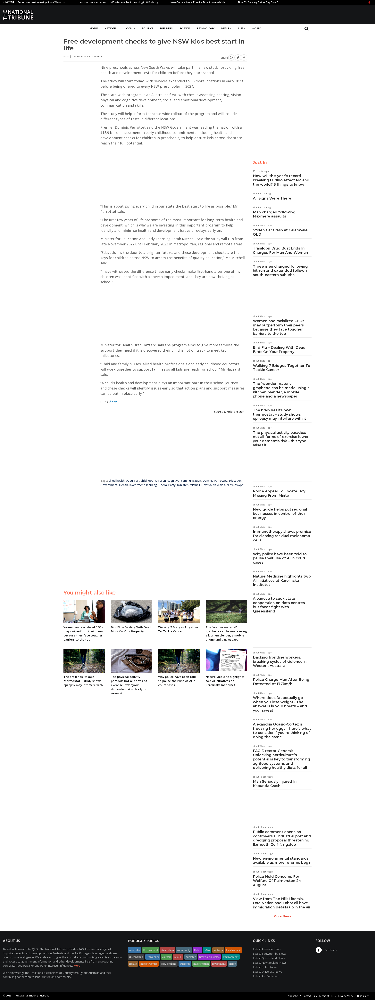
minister (182, 485)
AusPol (178, 957)
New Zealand (168, 963)
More (77, 965)
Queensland (136, 957)
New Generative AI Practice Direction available (176, 2)
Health (226, 28)
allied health (117, 480)
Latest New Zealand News (270, 962)
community (184, 950)
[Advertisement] (301, 14)
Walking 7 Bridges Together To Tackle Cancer (281, 368)
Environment (230, 957)
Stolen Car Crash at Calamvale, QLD (281, 232)
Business (166, 28)
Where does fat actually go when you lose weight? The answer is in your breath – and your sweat (280, 704)
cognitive (173, 480)
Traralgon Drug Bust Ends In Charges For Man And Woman (280, 250)
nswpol (239, 485)
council (166, 957)
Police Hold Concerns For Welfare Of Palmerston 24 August (277, 880)
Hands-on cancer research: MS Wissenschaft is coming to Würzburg (96, 2)
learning (151, 485)
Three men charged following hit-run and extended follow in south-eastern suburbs (281, 270)
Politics (147, 28)
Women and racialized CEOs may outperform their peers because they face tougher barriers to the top (278, 327)
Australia (134, 950)
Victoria (218, 950)
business (185, 963)
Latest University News (267, 971)
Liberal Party (167, 485)
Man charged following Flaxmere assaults (274, 214)
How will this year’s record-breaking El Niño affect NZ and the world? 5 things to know (281, 180)
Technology (205, 28)
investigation (201, 963)
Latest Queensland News (269, 958)
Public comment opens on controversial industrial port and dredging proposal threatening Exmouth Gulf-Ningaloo (282, 838)
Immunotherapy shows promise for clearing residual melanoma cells (282, 535)
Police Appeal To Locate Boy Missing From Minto (279, 493)
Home (94, 28)
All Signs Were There (272, 198)
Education (235, 480)
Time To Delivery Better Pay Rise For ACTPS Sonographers (250, 2)
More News (282, 916)
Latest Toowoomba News (269, 953)
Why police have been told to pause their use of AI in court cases (280, 558)
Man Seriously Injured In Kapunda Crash (275, 783)
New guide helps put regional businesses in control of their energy (280, 513)
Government (108, 485)
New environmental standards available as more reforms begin (282, 860)
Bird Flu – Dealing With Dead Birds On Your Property (279, 349)
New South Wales (213, 485)
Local (129, 28)
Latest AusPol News (266, 976)
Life (240, 28)
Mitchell (195, 485)
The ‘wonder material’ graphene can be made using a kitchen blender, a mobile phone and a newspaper (281, 389)
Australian (132, 480)
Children (160, 480)
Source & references (228, 412)
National (111, 28)
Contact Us (309, 996)
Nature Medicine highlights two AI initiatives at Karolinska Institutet (282, 580)
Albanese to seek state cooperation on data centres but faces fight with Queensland (279, 604)
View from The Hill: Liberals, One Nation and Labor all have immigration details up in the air (281, 903)
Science (184, 28)
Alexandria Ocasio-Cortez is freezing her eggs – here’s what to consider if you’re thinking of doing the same (282, 730)
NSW (230, 485)
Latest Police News (265, 967)
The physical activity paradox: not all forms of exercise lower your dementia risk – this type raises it (281, 438)
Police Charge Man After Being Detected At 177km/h (281, 681)
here (113, 401)
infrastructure (148, 963)
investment (137, 485)
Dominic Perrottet (215, 480)
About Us (293, 996)
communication (191, 480)
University (152, 957)
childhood (147, 480)
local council (233, 950)
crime (232, 963)
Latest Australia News (267, 949)
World (256, 28)
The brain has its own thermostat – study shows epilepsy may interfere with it (279, 414)
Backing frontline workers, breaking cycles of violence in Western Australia (280, 661)
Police (197, 950)
